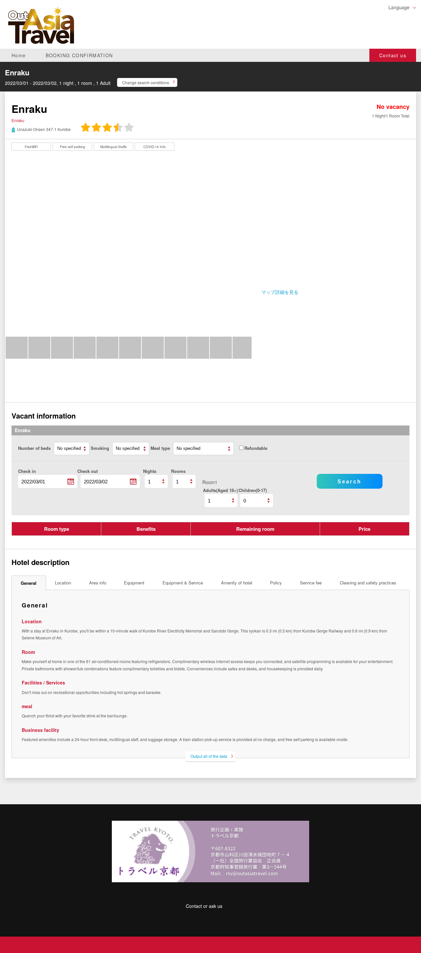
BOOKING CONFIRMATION (79, 55)
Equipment (134, 583)
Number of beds (35, 448)
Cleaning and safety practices (368, 583)
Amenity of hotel (236, 583)
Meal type (161, 448)
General (29, 583)
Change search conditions (145, 82)
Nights (149, 471)
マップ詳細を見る (279, 292)
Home (19, 55)
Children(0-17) (252, 490)
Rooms (178, 471)
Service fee (311, 583)
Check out (87, 471)
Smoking (101, 448)
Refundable (255, 448)
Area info (97, 583)
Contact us (392, 55)
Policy (276, 583)
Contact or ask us (204, 906)
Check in (27, 471)
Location (63, 583)
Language (398, 7)
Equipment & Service (182, 583)
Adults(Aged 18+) (220, 490)
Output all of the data (208, 756)
